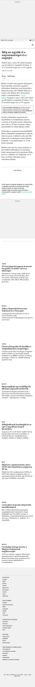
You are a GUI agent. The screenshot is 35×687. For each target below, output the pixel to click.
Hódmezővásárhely (8, 604)
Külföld (4, 585)
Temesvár (5, 615)
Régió (3, 422)
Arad (4, 613)
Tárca (4, 594)
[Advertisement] (17, 20)
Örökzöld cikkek (7, 628)
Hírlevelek (5, 621)
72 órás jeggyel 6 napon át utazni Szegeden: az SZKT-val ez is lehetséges (17, 268)
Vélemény (5, 596)
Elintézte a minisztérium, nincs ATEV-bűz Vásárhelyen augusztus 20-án (17, 467)
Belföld (4, 306)
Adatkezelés (6, 657)
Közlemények (6, 642)
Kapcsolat (5, 653)
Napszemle (6, 587)
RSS (4, 630)
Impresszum (6, 636)
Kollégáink (5, 638)
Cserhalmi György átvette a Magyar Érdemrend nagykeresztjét (14, 549)
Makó (4, 606)
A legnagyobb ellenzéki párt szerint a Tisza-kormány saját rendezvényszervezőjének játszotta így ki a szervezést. (17, 317)
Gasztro (5, 592)
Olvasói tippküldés (7, 625)
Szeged (4, 263)
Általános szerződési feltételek (11, 659)
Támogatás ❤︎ (6, 649)
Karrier (4, 640)
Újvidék (4, 611)
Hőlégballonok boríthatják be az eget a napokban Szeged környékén (16, 427)
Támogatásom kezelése (9, 651)
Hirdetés (17, 2)
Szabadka (5, 609)
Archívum (5, 623)
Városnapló (6, 590)
